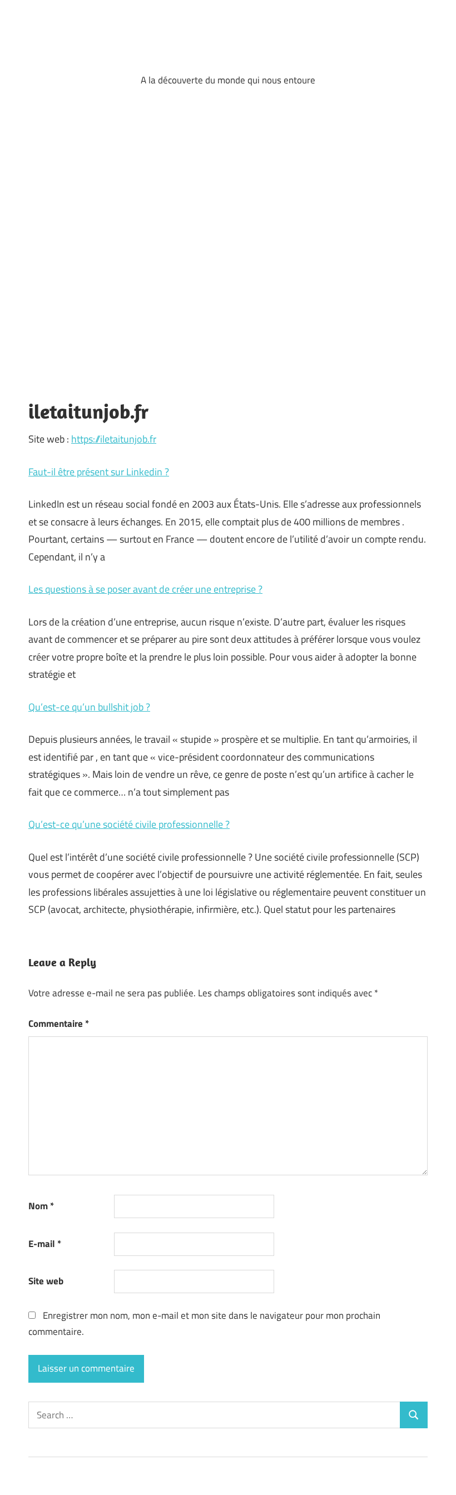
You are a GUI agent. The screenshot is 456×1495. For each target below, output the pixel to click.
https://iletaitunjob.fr (113, 438)
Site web (45, 1281)
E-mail (44, 1243)
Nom (41, 1206)
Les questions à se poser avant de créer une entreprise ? (145, 589)
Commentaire (58, 1023)
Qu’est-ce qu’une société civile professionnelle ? (129, 824)
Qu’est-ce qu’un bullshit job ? (89, 706)
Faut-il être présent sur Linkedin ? (98, 471)
